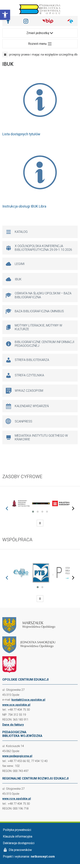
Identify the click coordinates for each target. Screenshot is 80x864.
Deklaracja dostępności (18, 843)
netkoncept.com (43, 856)
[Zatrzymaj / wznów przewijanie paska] (5, 54)
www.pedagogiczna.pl (17, 756)
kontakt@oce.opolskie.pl (28, 699)
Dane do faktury (13, 724)
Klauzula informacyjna (17, 836)
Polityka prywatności (17, 830)
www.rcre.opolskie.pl (16, 798)
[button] (5, 15)
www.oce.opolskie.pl (16, 705)
